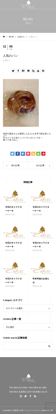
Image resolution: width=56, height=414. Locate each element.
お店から (6, 60)
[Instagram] (20, 396)
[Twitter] (25, 396)
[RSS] (35, 396)
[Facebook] (30, 396)
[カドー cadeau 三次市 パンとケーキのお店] (28, 4)
